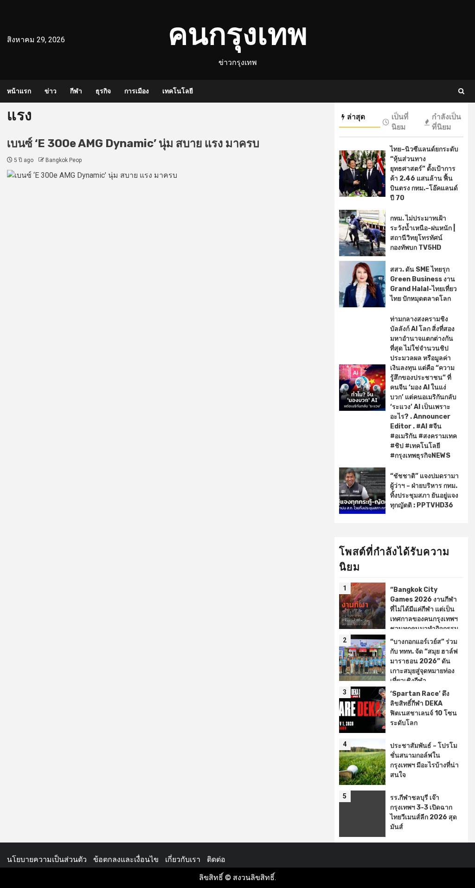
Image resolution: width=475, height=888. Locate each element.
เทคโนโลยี (177, 91)
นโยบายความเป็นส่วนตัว (47, 859)
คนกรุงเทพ (238, 34)
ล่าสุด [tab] (356, 116)
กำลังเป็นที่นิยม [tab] (446, 122)
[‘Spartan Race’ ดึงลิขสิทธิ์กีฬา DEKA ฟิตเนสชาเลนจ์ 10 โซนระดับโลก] (362, 710)
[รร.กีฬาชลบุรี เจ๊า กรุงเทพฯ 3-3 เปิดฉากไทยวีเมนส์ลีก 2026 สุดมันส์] (362, 814)
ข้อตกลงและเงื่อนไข (126, 859)
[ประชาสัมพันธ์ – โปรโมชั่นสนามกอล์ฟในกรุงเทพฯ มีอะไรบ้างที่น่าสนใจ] (362, 762)
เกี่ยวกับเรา (182, 859)
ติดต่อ (216, 859)
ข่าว (51, 91)
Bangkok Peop (63, 160)
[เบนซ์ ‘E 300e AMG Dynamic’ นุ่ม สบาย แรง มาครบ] (166, 329)
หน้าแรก (19, 91)
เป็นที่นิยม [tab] (400, 122)
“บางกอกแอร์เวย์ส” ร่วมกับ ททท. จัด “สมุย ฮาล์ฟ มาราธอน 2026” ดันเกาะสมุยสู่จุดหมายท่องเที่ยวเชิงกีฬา (424, 661)
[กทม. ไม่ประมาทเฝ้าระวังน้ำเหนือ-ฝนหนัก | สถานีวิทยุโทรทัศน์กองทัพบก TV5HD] (362, 233)
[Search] (461, 91)
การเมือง (136, 91)
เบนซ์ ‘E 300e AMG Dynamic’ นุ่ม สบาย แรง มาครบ (134, 143)
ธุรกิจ (103, 91)
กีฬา (76, 91)
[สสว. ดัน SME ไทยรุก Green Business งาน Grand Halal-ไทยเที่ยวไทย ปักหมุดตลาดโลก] (362, 284)
